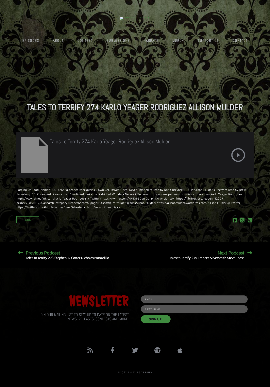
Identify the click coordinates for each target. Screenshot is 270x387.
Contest (85, 40)
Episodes (30, 40)
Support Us (208, 40)
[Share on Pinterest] (250, 221)
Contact (240, 40)
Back (28, 219)
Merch (178, 40)
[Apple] (180, 350)
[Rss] (90, 350)
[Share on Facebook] (235, 221)
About (58, 40)
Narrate (151, 40)
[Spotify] (157, 350)
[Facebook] (113, 350)
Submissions (118, 40)
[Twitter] (135, 350)
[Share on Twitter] (242, 221)
